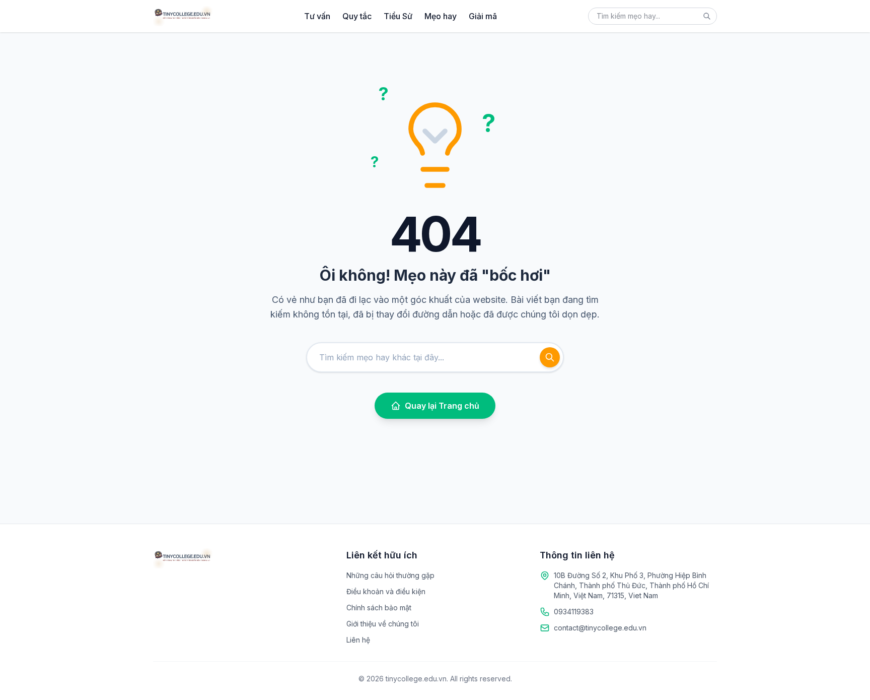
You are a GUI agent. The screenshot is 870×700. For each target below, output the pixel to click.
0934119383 (574, 611)
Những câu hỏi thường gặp (390, 575)
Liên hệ (358, 639)
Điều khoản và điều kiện (385, 591)
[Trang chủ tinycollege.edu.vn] (182, 16)
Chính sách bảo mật (378, 607)
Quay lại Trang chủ (442, 406)
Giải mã (483, 16)
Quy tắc (357, 16)
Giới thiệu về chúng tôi (382, 623)
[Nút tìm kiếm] (707, 16)
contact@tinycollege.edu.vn (600, 627)
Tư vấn (317, 16)
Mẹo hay (440, 16)
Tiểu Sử (398, 16)
